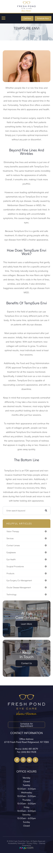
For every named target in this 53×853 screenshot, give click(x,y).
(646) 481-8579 (30, 748)
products (10, 573)
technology (12, 594)
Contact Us (26, 663)
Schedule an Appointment (26, 724)
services (10, 538)
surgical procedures (15, 566)
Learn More (26, 623)
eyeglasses (11, 552)
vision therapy (13, 531)
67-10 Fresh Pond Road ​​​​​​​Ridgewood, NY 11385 (26, 742)
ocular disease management (19, 587)
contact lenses (13, 545)
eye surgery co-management (19, 580)
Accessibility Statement (16, 843)
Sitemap (42, 843)
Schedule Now (43, 18)
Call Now (27, 18)
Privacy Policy (32, 843)
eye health (11, 559)
